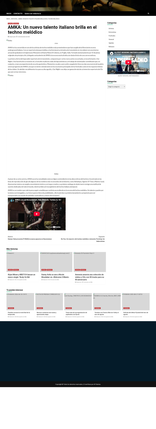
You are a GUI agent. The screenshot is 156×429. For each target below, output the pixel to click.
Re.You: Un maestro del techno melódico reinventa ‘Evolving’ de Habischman (83, 239)
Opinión (111, 43)
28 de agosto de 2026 (21, 316)
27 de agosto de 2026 (108, 316)
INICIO (8, 13)
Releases (16, 23)
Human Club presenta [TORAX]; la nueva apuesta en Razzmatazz (30, 238)
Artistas (10, 23)
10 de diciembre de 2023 (24, 36)
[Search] (148, 13)
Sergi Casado (12, 36)
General (111, 39)
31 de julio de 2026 (54, 279)
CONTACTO (18, 13)
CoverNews (87, 384)
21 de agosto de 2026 (21, 279)
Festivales (112, 36)
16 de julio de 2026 (87, 282)
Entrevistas (112, 32)
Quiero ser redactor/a (33, 13)
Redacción (11, 279)
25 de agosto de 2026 (137, 316)
